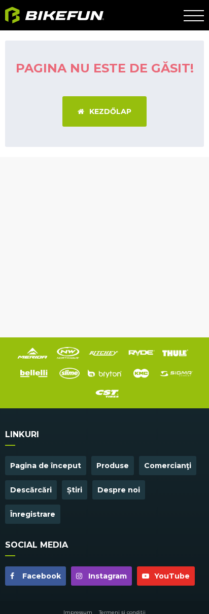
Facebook (40, 576)
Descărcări (31, 489)
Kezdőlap (110, 111)
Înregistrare (32, 514)
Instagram (106, 576)
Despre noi (118, 489)
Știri (74, 489)
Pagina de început (45, 465)
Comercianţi (167, 465)
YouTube (171, 576)
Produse (112, 465)
